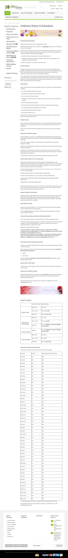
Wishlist (57, 8)
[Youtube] (13, 545)
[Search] (41, 7)
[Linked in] (25, 545)
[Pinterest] (22, 545)
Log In (61, 8)
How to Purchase (11, 520)
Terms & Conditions (11, 524)
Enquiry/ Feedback (24, 516)
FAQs (8, 532)
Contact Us (59, 17)
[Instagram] (19, 545)
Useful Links (10, 536)
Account (53, 8)
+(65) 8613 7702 (60, 1)
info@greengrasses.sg (27, 282)
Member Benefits (11, 522)
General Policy (10, 526)
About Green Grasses (55, 516)
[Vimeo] (16, 545)
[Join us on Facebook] (6, 545)
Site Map (9, 534)
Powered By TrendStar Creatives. (40, 552)
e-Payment (39, 516)
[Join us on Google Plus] (10, 545)
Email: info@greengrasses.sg (58, 526)
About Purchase (9, 516)
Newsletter (7, 78)
